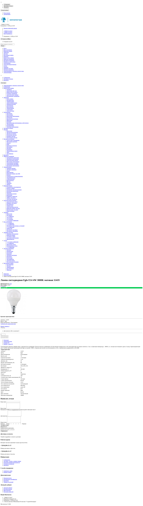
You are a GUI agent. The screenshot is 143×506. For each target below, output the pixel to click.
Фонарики (9, 256)
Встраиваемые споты (12, 246)
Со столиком (10, 219)
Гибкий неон (10, 205)
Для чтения (9, 217)
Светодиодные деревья (12, 94)
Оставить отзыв (4, 425)
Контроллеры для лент (12, 209)
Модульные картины (12, 141)
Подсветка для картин (12, 231)
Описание (6, 340)
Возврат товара (7, 472)
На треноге (9, 215)
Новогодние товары (9, 57)
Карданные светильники (13, 165)
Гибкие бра (9, 228)
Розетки (9, 175)
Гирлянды (9, 89)
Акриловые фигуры (12, 90)
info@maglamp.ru (8, 33)
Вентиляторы (10, 172)
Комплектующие (8, 51)
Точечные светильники (12, 127)
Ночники (9, 121)
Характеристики (8, 341)
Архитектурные (11, 260)
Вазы (8, 144)
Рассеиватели (10, 204)
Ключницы (9, 149)
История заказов (8, 489)
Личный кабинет (8, 487)
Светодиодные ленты (12, 201)
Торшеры (6, 67)
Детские (9, 266)
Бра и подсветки (8, 49)
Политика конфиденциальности (12, 462)
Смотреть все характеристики (8, 323)
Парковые (9, 254)
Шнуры (8, 181)
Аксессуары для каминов (13, 140)
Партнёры (6, 480)
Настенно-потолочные (12, 119)
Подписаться (4, 431)
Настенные (9, 113)
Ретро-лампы (10, 98)
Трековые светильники (12, 233)
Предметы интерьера (9, 60)
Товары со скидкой (8, 482)
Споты (5, 65)
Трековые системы (8, 68)
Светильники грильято (12, 163)
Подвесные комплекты (12, 191)
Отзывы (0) (6, 342)
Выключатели (10, 180)
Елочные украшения (12, 93)
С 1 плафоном (10, 216)
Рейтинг (3, 423)
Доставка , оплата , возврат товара (12, 461)
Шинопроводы (10, 239)
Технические (10, 105)
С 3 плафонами (10, 227)
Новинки (6, 56)
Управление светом (11, 193)
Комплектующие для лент (13, 208)
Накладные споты (11, 244)
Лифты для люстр (11, 197)
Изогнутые (9, 213)
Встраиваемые (10, 125)
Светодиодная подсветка (10, 64)
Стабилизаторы (10, 179)
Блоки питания (10, 211)
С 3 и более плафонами (12, 241)
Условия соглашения (9, 463)
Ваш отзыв (3, 408)
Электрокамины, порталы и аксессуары (14, 71)
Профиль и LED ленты (9, 61)
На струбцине (10, 268)
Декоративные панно (12, 151)
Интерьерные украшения (13, 96)
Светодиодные (10, 111)
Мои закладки (7, 490)
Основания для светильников (14, 189)
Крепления (9, 195)
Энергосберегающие (12, 103)
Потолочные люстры (12, 137)
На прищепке (10, 264)
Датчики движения (11, 169)
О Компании (7, 4)
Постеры (9, 148)
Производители (8, 478)
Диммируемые (10, 101)
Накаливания (10, 107)
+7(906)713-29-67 (8, 31)
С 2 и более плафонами (12, 220)
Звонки (8, 184)
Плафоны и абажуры (12, 196)
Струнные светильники (13, 237)
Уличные (9, 250)
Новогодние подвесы (12, 92)
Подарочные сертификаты (10, 479)
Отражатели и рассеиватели (14, 187)
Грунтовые (9, 252)
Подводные (9, 258)
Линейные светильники (13, 159)
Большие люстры (11, 136)
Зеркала (9, 143)
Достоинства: (4, 416)
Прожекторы (10, 251)
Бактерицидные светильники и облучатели (18, 123)
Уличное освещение (9, 69)
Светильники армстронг (13, 157)
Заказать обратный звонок (10, 28)
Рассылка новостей (8, 491)
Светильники (7, 63)
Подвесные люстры (12, 135)
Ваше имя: (3, 401)
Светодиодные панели (12, 160)
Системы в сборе (11, 236)
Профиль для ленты (12, 203)
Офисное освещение (9, 59)
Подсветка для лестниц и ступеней (15, 225)
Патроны (9, 192)
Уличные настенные (12, 255)
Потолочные (10, 115)
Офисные (9, 270)
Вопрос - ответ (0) (8, 344)
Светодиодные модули (12, 207)
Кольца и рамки (11, 188)
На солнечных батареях (13, 262)
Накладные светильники (13, 116)
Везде (5, 48)
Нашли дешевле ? (5, 326)
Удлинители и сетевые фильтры (15, 176)
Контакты (6, 7)
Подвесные (9, 117)
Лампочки (6, 52)
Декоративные (10, 108)
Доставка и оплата (8, 6)
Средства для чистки (12, 199)
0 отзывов (3, 286)
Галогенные (10, 109)
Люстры (6, 53)
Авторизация (7, 14)
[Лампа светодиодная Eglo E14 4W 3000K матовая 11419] (14, 314)
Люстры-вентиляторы (12, 132)
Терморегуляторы (11, 168)
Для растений (10, 124)
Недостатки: (4, 422)
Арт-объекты (10, 153)
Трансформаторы (11, 177)
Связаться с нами (8, 471)
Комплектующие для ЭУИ (13, 173)
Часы (8, 152)
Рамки (8, 171)
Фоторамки (9, 147)
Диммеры (9, 183)
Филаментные (10, 100)
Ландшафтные (10, 259)
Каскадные (9, 131)
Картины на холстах (12, 145)
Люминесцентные (11, 104)
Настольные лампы (8, 55)
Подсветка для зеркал (12, 229)
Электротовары (7, 72)
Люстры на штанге (11, 133)
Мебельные (9, 120)
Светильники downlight (12, 164)
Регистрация (7, 13)
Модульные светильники (13, 161)
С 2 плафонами (10, 224)
